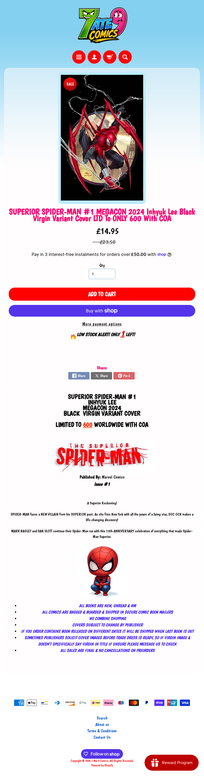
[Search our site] (125, 57)
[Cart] (109, 57)
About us (102, 724)
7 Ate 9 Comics (99, 761)
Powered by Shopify (102, 765)
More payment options (102, 323)
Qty (102, 265)
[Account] (94, 57)
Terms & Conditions (102, 730)
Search (102, 718)
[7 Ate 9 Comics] (102, 25)
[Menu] (79, 57)
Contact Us (102, 737)
